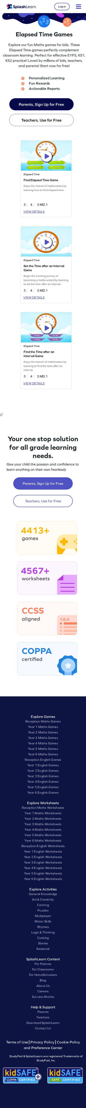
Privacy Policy (42, 1042)
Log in (62, 6)
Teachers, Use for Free (41, 120)
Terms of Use (17, 1042)
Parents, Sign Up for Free (41, 104)
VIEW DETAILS (34, 211)
